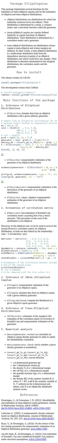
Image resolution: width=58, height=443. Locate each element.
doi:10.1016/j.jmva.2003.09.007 (39, 418)
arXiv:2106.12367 (41, 408)
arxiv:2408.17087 (39, 429)
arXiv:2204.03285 (37, 439)
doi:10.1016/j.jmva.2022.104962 (16, 408)
